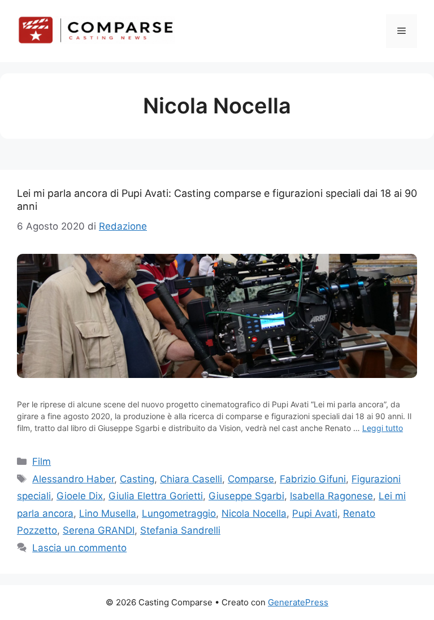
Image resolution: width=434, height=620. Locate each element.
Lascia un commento (79, 547)
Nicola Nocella (254, 513)
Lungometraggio (179, 513)
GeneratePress (298, 602)
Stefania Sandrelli (180, 530)
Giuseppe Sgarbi (246, 496)
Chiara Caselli (191, 479)
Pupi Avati (314, 513)
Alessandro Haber (73, 479)
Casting (137, 479)
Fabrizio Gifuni (313, 479)
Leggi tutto (382, 428)
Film (41, 461)
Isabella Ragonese (331, 496)
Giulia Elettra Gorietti (155, 496)
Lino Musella (107, 513)
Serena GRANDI (98, 530)
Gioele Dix (80, 496)
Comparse (251, 479)
